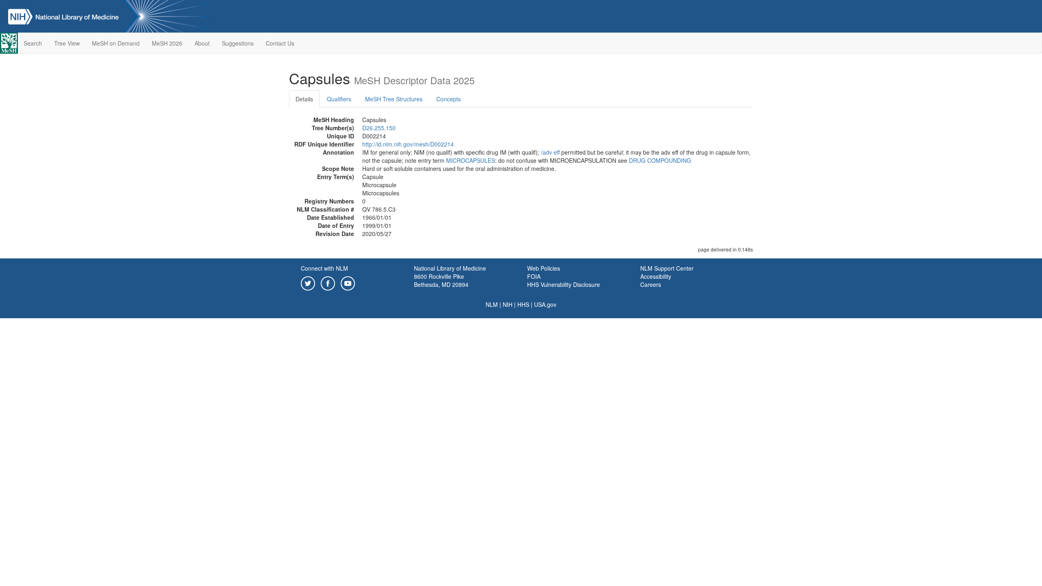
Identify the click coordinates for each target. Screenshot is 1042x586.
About (202, 43)
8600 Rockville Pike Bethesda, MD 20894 (441, 280)
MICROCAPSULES (470, 160)
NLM (492, 304)
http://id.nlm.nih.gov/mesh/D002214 (408, 144)
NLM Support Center (667, 268)
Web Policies (543, 268)
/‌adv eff (550, 152)
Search (33, 43)
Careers (650, 284)
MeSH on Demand (116, 43)
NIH (507, 304)
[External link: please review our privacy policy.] (308, 282)
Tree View (67, 43)
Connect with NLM (324, 268)
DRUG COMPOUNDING (660, 160)
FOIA (534, 276)
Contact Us (280, 43)
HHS (523, 304)
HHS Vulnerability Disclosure (563, 284)
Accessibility (655, 276)
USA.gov (545, 304)
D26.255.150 (379, 128)
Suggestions (238, 43)
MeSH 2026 (167, 43)
